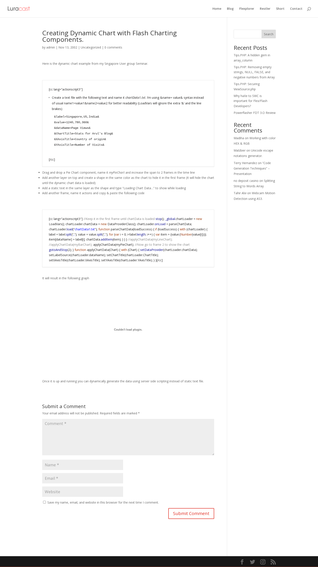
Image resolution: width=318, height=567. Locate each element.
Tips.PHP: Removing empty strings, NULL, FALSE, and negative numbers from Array (254, 72)
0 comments (113, 47)
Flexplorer (246, 9)
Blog (230, 9)
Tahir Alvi (240, 193)
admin (50, 47)
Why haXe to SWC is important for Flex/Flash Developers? (250, 101)
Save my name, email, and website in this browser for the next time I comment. (103, 502)
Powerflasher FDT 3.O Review (255, 113)
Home (216, 9)
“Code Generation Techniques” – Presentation (252, 168)
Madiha (239, 138)
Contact (296, 9)
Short (280, 9)
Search (268, 34)
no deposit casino (246, 181)
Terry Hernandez (245, 163)
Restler (265, 9)
